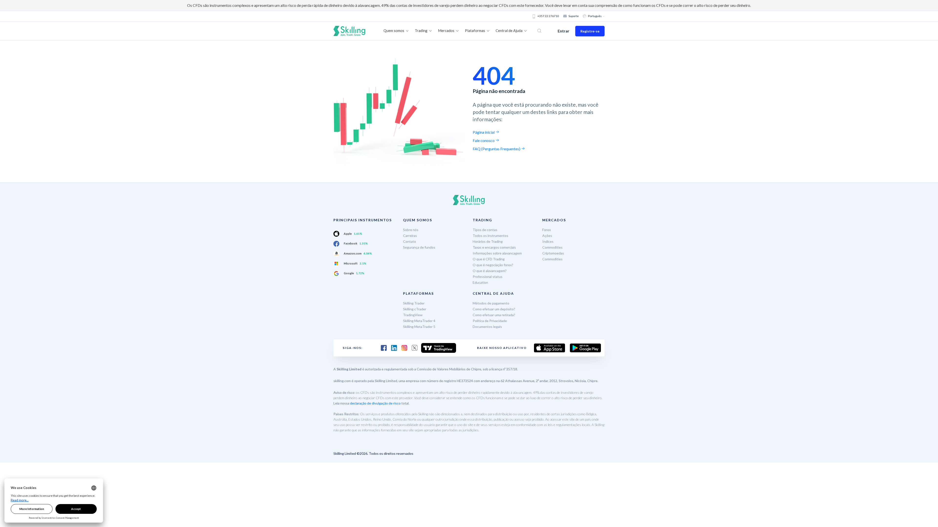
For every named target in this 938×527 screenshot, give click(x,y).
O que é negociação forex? (493, 265)
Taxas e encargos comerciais (494, 247)
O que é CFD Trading (489, 259)
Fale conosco (484, 140)
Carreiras (410, 235)
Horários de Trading (488, 241)
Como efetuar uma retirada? (494, 315)
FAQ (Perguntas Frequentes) (497, 148)
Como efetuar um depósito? (494, 309)
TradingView (413, 315)
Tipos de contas (485, 230)
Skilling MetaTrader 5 (419, 326)
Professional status (487, 276)
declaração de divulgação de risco (375, 403)
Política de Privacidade (490, 321)
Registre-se (589, 31)
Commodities (552, 247)
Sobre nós (410, 230)
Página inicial (484, 132)
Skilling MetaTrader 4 (419, 321)
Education (480, 282)
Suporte (573, 16)
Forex (546, 230)
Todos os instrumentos (490, 235)
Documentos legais (487, 326)
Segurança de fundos (419, 247)
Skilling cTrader (414, 309)
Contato (409, 241)
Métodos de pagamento (491, 303)
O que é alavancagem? (490, 271)
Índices (548, 241)
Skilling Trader (414, 303)
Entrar (563, 31)
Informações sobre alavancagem (497, 253)
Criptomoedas (553, 253)
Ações (547, 235)
